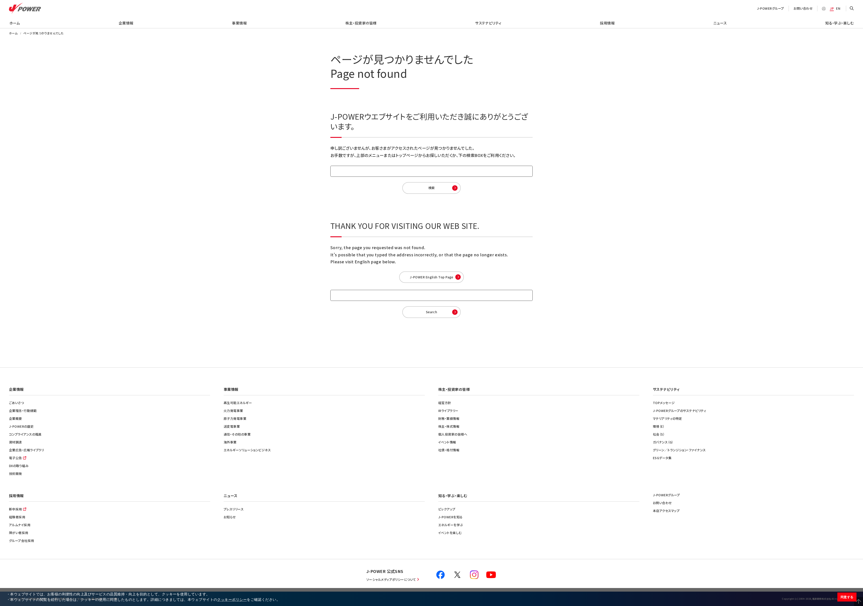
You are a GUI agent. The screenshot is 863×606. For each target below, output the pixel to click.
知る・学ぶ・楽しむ (839, 23)
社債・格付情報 (448, 450)
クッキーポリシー (232, 600)
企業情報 (126, 23)
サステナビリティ (488, 23)
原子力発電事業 (235, 418)
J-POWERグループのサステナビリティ (679, 410)
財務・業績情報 (448, 418)
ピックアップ (447, 509)
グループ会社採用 (21, 540)
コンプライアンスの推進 (25, 434)
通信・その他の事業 (237, 434)
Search (431, 312)
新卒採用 (15, 509)
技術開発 (15, 473)
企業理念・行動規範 (23, 410)
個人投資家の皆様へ (452, 434)
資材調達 (15, 442)
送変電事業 (232, 426)
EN (838, 8)
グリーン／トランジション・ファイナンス (679, 450)
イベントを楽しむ (450, 532)
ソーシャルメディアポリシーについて (391, 579)
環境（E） (659, 426)
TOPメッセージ (664, 402)
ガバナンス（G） (663, 442)
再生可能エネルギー (238, 402)
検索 (431, 188)
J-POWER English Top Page (431, 277)
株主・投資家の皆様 (361, 23)
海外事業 (230, 442)
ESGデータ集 (662, 458)
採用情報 (607, 23)
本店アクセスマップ (666, 510)
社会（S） (659, 434)
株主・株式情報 (448, 426)
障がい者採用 (18, 532)
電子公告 (15, 458)
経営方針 (444, 402)
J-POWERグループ (770, 8)
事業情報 (239, 23)
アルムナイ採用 (19, 525)
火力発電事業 (233, 410)
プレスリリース (234, 509)
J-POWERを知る (450, 517)
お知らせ (230, 517)
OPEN (851, 8)
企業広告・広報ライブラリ (26, 450)
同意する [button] (847, 597)
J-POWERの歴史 (21, 426)
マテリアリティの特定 (667, 418)
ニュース (720, 23)
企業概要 (15, 418)
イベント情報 (447, 442)
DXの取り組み (19, 465)
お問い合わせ (803, 8)
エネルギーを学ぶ (450, 525)
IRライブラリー (448, 410)
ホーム (14, 23)
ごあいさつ (16, 402)
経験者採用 (17, 517)
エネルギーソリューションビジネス (247, 450)
